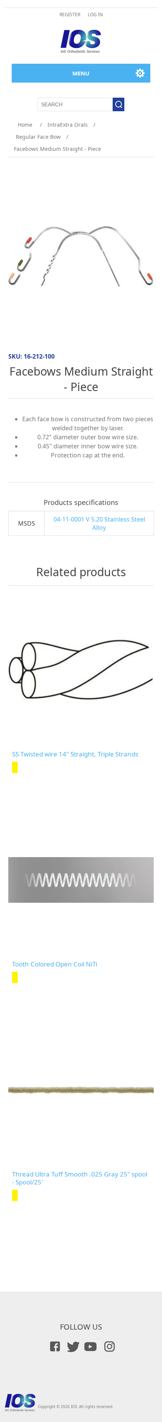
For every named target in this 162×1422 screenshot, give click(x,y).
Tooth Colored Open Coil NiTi (54, 964)
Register (70, 14)
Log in (95, 14)
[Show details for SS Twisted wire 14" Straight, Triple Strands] (81, 670)
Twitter (72, 1346)
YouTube (90, 1346)
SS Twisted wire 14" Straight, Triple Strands (75, 754)
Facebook (54, 1346)
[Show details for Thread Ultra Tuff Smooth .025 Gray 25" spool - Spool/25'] (81, 1090)
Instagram (108, 1346)
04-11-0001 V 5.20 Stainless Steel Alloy (99, 523)
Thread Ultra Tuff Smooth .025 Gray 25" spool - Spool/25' (79, 1178)
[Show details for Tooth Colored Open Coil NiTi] (81, 880)
